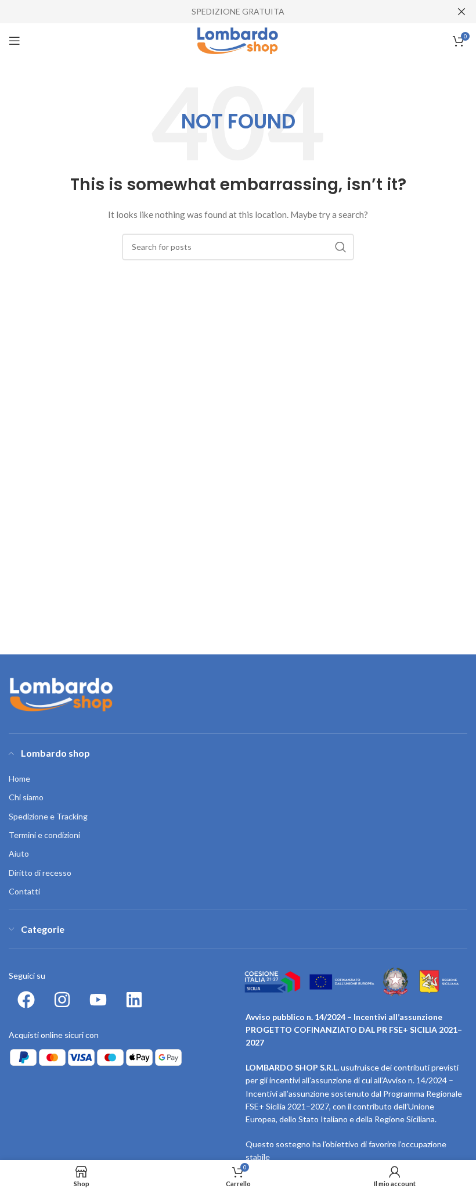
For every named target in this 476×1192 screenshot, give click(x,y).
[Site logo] (238, 40)
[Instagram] (62, 999)
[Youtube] (98, 999)
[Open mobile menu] (14, 40)
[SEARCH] (340, 247)
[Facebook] (26, 999)
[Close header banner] (461, 11)
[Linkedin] (134, 999)
